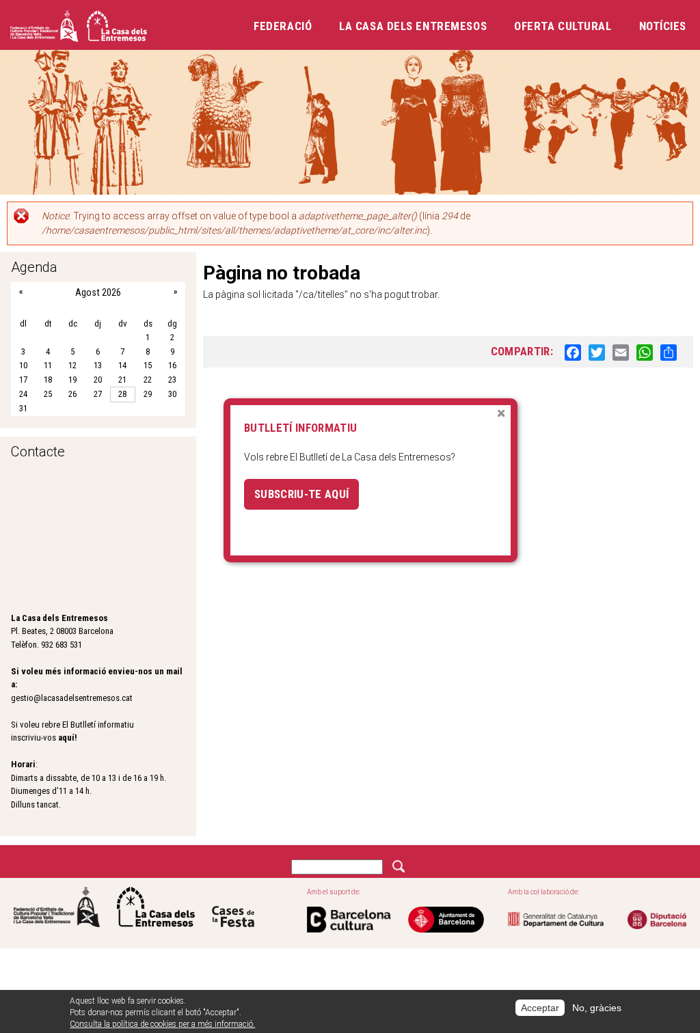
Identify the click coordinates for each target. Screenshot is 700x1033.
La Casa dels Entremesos (413, 26)
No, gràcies (596, 1007)
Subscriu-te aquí (301, 494)
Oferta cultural (562, 26)
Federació (283, 26)
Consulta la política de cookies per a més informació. (162, 1024)
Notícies (662, 26)
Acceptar (540, 1007)
